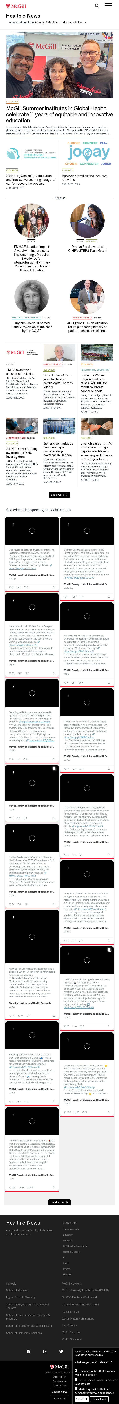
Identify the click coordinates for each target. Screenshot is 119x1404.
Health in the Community (26, 317)
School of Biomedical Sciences (24, 1332)
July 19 (12, 1179)
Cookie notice (59, 1385)
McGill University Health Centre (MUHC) (85, 1290)
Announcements (82, 317)
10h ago (12, 578)
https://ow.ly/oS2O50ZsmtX (89, 826)
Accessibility (59, 1377)
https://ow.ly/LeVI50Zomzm (36, 721)
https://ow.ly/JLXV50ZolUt (22, 876)
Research (12, 170)
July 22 (67, 1017)
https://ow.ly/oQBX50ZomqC (79, 651)
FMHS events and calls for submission (20, 371)
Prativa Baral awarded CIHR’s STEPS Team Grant (87, 248)
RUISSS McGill (70, 1311)
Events (10, 364)
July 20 (67, 1103)
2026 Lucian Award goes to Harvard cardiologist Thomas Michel (58, 381)
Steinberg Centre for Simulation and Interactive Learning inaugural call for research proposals (30, 179)
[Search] (97, 6)
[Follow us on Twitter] (61, 1351)
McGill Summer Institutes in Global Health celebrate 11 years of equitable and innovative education (59, 114)
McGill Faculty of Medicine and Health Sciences (32, 575)
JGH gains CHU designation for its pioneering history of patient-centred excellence (87, 326)
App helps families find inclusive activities (84, 178)
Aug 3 (66, 674)
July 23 (67, 932)
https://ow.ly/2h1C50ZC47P (23, 645)
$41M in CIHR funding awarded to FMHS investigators (22, 452)
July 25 (12, 809)
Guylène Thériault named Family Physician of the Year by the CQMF (32, 326)
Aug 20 (12, 664)
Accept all (81, 1399)
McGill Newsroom (72, 1339)
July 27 (67, 760)
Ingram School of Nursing (20, 1297)
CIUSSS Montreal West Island (79, 1297)
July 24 (12, 895)
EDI (65, 1257)
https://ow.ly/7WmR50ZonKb (79, 1007)
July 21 (12, 1093)
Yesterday (68, 588)
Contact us (59, 1398)
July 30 (12, 750)
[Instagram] (44, 1351)
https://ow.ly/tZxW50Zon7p (81, 1087)
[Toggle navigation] (108, 5)
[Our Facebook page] (28, 1351)
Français (67, 1274)
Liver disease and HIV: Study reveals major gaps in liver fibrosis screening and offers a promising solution (96, 451)
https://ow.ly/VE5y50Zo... (41, 740)
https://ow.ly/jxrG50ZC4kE (22, 568)
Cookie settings (59, 1391)
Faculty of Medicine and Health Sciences (60, 22)
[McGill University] (17, 6)
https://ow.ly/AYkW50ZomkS (91, 909)
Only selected (99, 1399)
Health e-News (23, 16)
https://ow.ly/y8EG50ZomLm (79, 737)
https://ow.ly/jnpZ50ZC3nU (80, 577)
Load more (57, 494)
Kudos (31, 241)
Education (12, 101)
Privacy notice (59, 1381)
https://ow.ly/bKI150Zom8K (26, 1067)
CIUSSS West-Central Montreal (80, 1304)
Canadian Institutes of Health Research (30, 1003)
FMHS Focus (69, 1325)
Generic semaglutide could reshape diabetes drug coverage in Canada (58, 449)
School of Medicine (17, 1290)
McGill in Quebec (71, 1252)
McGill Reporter (71, 1332)
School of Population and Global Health (29, 1325)
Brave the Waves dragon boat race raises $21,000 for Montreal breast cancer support (94, 383)
